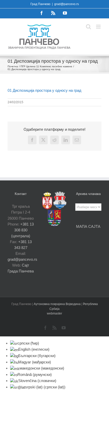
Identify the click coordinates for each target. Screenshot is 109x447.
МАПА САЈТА (88, 226)
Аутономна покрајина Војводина (57, 304)
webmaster (54, 313)
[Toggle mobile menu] (98, 26)
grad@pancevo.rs (66, 4)
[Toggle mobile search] (88, 26)
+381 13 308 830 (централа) (22, 230)
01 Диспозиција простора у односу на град (44, 90)
